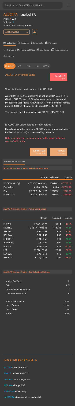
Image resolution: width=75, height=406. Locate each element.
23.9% (69, 239)
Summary (9, 66)
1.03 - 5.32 (42, 246)
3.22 (59, 231)
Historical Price (28, 50)
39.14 (58, 224)
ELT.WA (7, 224)
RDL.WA (7, 235)
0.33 (59, 239)
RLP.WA (7, 246)
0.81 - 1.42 (42, 235)
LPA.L (6, 250)
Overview (25, 43)
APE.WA (7, 231)
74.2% (69, 227)
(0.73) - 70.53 (40, 250)
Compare (11, 50)
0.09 (59, 257)
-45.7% (68, 235)
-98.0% (68, 257)
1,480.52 (56, 227)
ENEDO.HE (8, 239)
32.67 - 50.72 (40, 224)
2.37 (59, 246)
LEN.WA (7, 254)
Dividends (44, 50)
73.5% (69, 242)
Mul (28, 66)
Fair (37, 66)
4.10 (59, 254)
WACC (46, 66)
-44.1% (68, 224)
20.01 (58, 250)
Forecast (52, 43)
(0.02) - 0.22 (41, 257)
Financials (38, 43)
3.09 (59, 242)
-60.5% (68, 246)
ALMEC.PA (8, 242)
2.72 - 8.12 (42, 254)
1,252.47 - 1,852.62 (37, 227)
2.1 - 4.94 (42, 242)
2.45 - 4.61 (42, 231)
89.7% (69, 254)
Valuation (11, 43)
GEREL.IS (8, 257)
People (11, 56)
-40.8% (68, 231)
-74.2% (68, 250)
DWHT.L (7, 227)
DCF (20, 66)
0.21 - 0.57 (42, 239)
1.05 (59, 235)
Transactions (61, 50)
